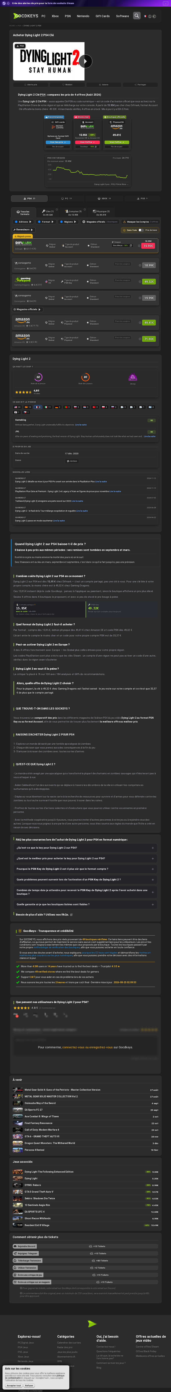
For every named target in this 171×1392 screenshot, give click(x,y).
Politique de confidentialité (30, 1391)
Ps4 (19, 26)
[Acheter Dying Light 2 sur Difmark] (29, 243)
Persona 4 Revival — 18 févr (85, 1150)
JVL (17, 431)
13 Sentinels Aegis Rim (85, 1205)
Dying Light (85, 1178)
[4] (16, 1014)
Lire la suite (81, 425)
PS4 (42, 94)
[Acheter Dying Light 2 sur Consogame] (29, 263)
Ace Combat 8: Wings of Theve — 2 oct (85, 1116)
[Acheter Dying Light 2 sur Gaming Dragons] (29, 279)
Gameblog (20, 420)
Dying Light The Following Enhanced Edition (85, 1172)
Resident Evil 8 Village (85, 1225)
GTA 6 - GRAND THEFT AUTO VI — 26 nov (85, 1136)
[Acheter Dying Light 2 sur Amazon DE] (29, 320)
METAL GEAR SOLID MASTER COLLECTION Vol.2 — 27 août (85, 1096)
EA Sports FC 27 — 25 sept (85, 1110)
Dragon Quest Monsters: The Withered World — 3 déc (85, 1143)
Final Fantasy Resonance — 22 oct (85, 1123)
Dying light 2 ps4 (32, 26)
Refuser (29, 1386)
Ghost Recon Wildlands (85, 1218)
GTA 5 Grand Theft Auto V (85, 1192)
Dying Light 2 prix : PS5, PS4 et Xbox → (111, 184)
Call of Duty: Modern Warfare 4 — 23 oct (85, 1130)
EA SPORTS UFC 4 (85, 1212)
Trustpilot (110, 966)
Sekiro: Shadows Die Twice (85, 1198)
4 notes (37, 393)
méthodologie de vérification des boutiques (56, 947)
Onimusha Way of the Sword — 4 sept (85, 1103)
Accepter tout (14, 1386)
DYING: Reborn (85, 1185)
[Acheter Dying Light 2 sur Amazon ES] (29, 337)
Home (12, 26)
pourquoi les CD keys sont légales (100, 952)
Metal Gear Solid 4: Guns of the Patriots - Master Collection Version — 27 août (85, 1090)
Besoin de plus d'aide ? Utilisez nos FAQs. (42, 914)
